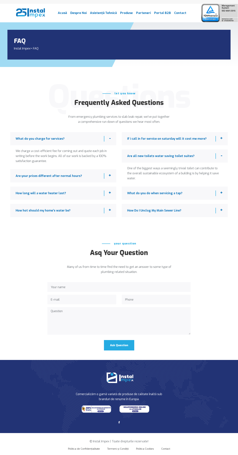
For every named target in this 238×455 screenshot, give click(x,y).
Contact (180, 13)
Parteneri (143, 13)
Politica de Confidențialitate (84, 448)
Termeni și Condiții (118, 448)
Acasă (62, 13)
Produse (126, 13)
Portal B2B (162, 13)
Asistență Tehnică (103, 13)
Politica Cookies (145, 448)
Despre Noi (78, 13)
